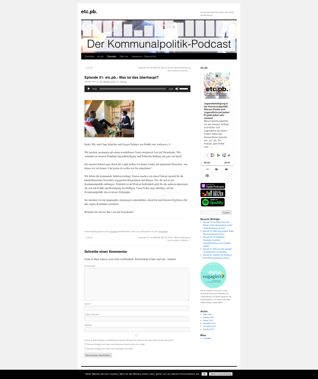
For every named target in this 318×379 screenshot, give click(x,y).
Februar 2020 (208, 317)
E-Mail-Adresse (92, 314)
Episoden (111, 56)
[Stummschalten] (177, 88)
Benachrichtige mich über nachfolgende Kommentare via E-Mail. (116, 344)
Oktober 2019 (208, 329)
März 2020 (207, 314)
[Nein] (314, 374)
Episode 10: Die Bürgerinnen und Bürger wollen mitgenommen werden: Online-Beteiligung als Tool (218, 225)
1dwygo (123, 81)
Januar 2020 (208, 320)
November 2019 (209, 326)
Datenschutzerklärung (220, 374)
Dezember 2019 (209, 323)
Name (87, 303)
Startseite (89, 56)
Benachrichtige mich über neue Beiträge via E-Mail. (110, 348)
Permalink (163, 231)
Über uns (124, 56)
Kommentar (90, 265)
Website (88, 325)
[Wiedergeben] (88, 88)
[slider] (184, 88)
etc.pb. (89, 11)
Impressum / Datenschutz (144, 56)
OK (204, 374)
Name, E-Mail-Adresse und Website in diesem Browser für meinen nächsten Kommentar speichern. (129, 340)
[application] (137, 88)
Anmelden (207, 338)
